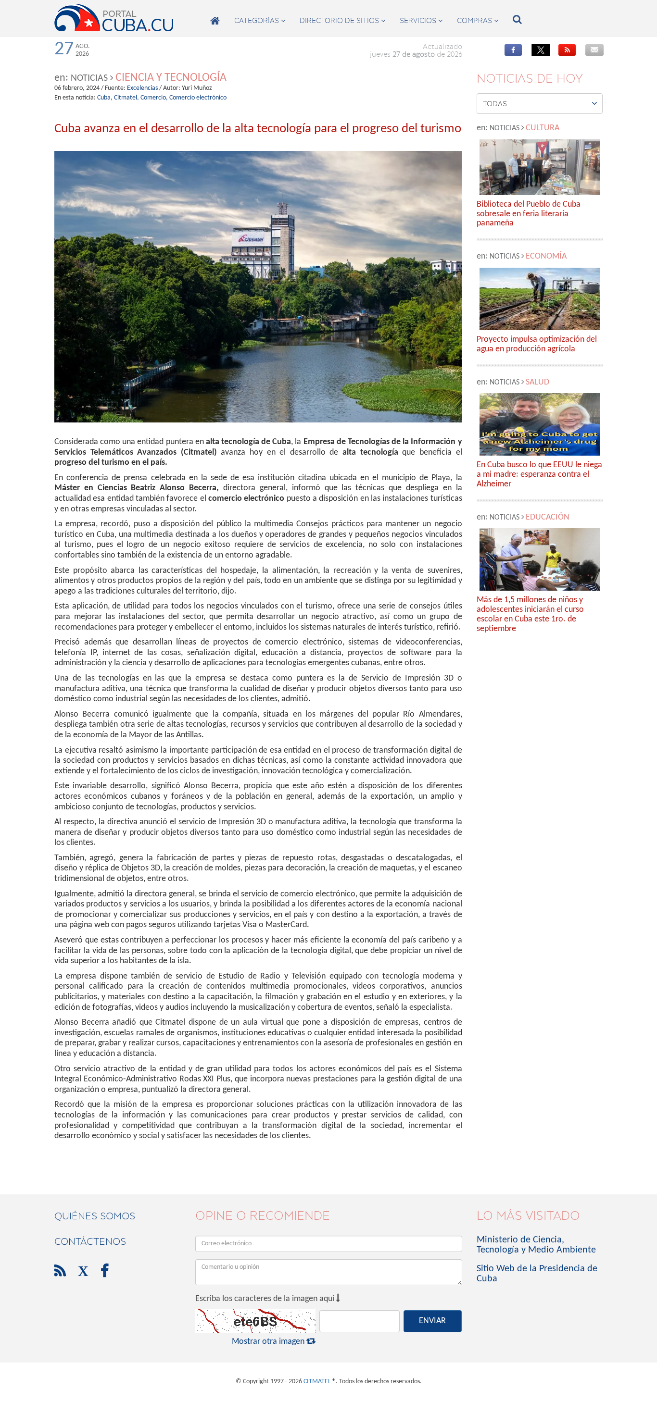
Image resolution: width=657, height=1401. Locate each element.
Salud (537, 382)
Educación (547, 517)
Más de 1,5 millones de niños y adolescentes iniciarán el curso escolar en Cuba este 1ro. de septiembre (530, 614)
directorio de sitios (342, 21)
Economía (546, 256)
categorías (259, 21)
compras (477, 21)
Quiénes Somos (94, 1216)
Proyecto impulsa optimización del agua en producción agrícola (537, 344)
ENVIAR (432, 1321)
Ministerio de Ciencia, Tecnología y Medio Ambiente (536, 1245)
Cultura (542, 128)
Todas (540, 103)
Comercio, (154, 97)
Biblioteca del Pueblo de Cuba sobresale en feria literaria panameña (529, 214)
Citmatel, (126, 97)
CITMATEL (317, 1381)
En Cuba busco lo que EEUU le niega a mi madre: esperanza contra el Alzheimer (539, 474)
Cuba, (105, 97)
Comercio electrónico (198, 97)
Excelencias (142, 88)
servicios (421, 21)
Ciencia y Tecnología (171, 78)
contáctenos (90, 1241)
